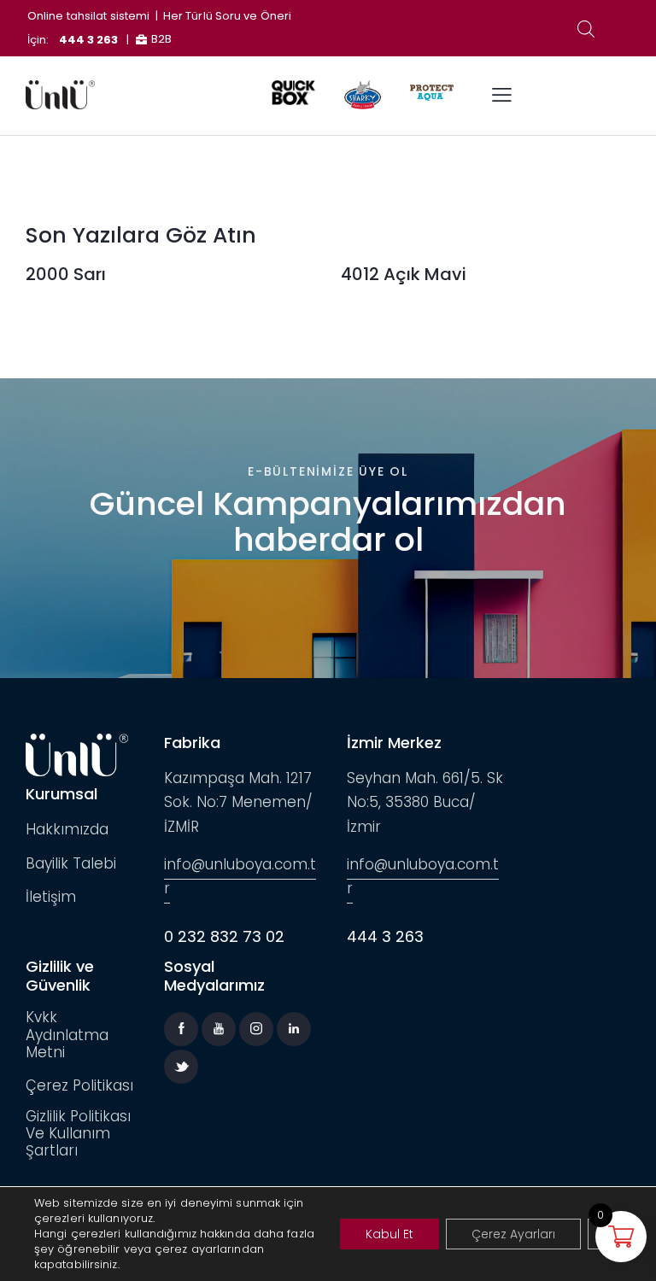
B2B (161, 39)
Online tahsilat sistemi (88, 16)
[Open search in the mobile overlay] (585, 29)
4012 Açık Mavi (403, 274)
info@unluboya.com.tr (240, 876)
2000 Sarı (66, 274)
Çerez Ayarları (513, 1234)
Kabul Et (389, 1234)
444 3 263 (89, 40)
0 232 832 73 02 (224, 936)
